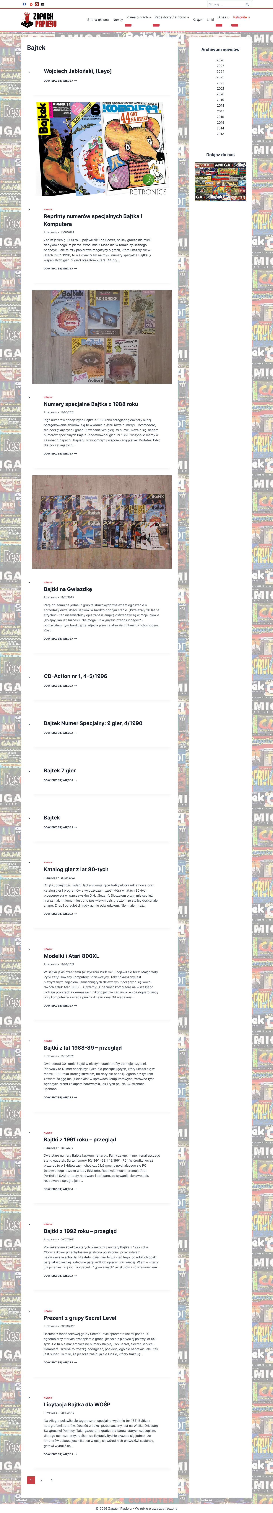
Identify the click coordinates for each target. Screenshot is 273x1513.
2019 (220, 100)
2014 (220, 128)
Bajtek (52, 817)
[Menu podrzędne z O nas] (219, 25)
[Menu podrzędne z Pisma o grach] (128, 25)
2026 (220, 60)
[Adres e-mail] (43, 4)
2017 (220, 111)
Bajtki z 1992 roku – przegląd (80, 1231)
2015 (220, 122)
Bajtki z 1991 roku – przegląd (80, 1139)
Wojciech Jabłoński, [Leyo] (78, 71)
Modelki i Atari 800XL (71, 956)
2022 (220, 83)
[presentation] (102, 149)
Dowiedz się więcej (60, 80)
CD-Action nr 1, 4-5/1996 (75, 676)
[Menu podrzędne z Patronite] (234, 25)
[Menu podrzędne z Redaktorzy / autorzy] (156, 25)
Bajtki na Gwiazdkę (68, 589)
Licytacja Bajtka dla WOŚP (77, 1404)
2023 (220, 77)
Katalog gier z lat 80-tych (76, 869)
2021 (220, 88)
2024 (220, 71)
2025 (220, 66)
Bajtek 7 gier (60, 770)
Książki (198, 20)
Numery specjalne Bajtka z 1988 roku (91, 404)
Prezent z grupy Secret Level (80, 1318)
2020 (220, 94)
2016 (220, 117)
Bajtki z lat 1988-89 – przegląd (83, 1048)
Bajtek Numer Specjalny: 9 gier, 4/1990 (93, 723)
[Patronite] (31, 4)
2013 (220, 134)
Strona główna (98, 20)
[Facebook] (24, 4)
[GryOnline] (37, 4)
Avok (54, 232)
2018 (220, 105)
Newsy (118, 20)
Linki (210, 20)
